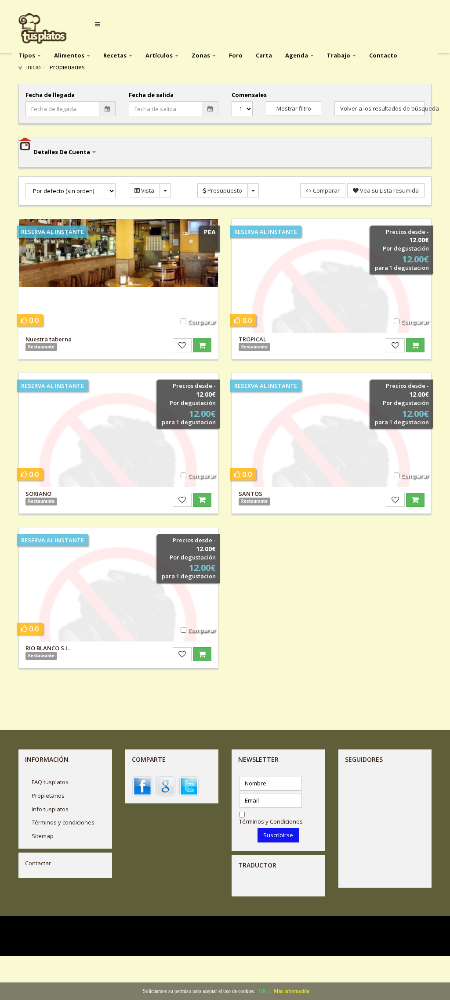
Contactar (38, 863)
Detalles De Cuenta (62, 152)
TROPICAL (252, 339)
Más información (291, 991)
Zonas (201, 55)
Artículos (159, 55)
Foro (236, 55)
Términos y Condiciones (271, 821)
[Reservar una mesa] (202, 345)
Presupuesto (224, 190)
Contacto (383, 55)
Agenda (297, 55)
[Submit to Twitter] (189, 786)
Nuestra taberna (48, 339)
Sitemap (43, 836)
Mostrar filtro (293, 108)
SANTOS (250, 494)
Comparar (326, 190)
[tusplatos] (49, 28)
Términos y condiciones (63, 822)
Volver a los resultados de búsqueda (382, 108)
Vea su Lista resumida (389, 190)
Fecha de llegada (50, 95)
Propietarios (48, 795)
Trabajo (339, 55)
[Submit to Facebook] (142, 786)
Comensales (242, 95)
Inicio (33, 67)
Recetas (115, 55)
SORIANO (38, 494)
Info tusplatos (50, 809)
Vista (147, 190)
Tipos (27, 55)
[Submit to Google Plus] (165, 786)
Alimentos (70, 55)
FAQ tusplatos (50, 782)
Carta (264, 55)
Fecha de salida (151, 95)
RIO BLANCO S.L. (47, 648)
